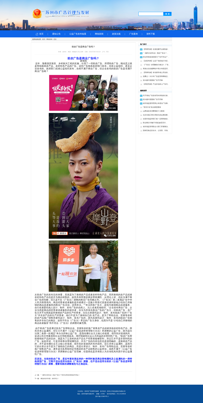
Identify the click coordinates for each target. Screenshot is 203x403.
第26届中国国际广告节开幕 (153, 80)
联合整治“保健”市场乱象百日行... (155, 123)
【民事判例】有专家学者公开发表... (156, 72)
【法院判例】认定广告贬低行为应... (156, 61)
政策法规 (116, 34)
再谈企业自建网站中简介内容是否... (156, 68)
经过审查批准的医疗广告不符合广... (156, 57)
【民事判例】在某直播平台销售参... (156, 49)
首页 (41, 34)
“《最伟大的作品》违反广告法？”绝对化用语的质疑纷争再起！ (60, 375)
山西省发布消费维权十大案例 (153, 111)
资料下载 (150, 34)
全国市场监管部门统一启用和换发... (156, 119)
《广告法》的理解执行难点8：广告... (156, 65)
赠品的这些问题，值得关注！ (50, 378)
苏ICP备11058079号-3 (102, 396)
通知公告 (56, 34)
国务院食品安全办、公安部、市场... (156, 130)
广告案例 (133, 34)
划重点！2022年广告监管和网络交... (156, 76)
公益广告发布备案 (77, 34)
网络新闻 (99, 34)
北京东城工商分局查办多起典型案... (156, 115)
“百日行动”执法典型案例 (152, 107)
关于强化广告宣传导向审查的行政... (156, 95)
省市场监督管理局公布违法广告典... (156, 103)
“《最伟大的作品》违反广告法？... (155, 53)
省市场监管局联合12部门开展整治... (156, 126)
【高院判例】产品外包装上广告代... (156, 84)
